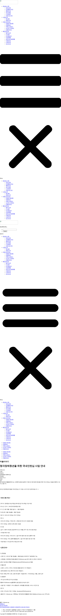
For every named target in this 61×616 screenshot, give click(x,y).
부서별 (8, 18)
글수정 (2, 605)
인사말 (8, 34)
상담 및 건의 (9, 15)
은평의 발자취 (9, 23)
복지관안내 (6, 31)
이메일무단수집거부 (20, 607)
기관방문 (8, 14)
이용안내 (8, 40)
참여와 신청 (6, 6)
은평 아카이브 (6, 22)
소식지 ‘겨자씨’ (10, 28)
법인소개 (8, 33)
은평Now (8, 25)
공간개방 (8, 12)
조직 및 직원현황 (10, 39)
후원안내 (8, 11)
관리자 (27, 607)
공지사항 (8, 8)
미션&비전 (9, 36)
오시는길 (8, 44)
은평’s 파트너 (9, 26)
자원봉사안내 (9, 9)
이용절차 (12, 607)
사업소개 (5, 17)
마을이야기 (9, 29)
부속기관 (8, 20)
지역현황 (8, 37)
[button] (30, 112)
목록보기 (2, 604)
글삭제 (5, 605)
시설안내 (8, 42)
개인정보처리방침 (5, 607)
